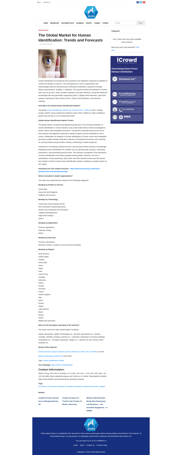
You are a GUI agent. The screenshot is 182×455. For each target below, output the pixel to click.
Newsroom (54, 23)
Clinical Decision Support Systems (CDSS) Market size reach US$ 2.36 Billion (67, 352)
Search (140, 23)
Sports (89, 23)
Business (80, 23)
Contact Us (46, 2)
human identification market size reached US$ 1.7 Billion (68, 110)
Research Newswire (90, 386)
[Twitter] (141, 2)
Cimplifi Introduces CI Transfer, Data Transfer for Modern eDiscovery (72, 401)
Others (105, 23)
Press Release (43, 30)
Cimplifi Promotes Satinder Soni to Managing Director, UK (48, 401)
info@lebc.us (101, 441)
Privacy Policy (102, 445)
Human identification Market (53, 360)
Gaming (97, 23)
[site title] (91, 425)
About (39, 2)
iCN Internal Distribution (56, 386)
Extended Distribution (74, 386)
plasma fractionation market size (50, 356)
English (102, 386)
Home (46, 23)
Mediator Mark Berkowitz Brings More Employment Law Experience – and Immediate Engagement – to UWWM (96, 404)
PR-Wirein (42, 386)
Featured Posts (67, 23)
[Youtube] (144, 2)
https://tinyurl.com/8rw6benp (62, 365)
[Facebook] (137, 2)
